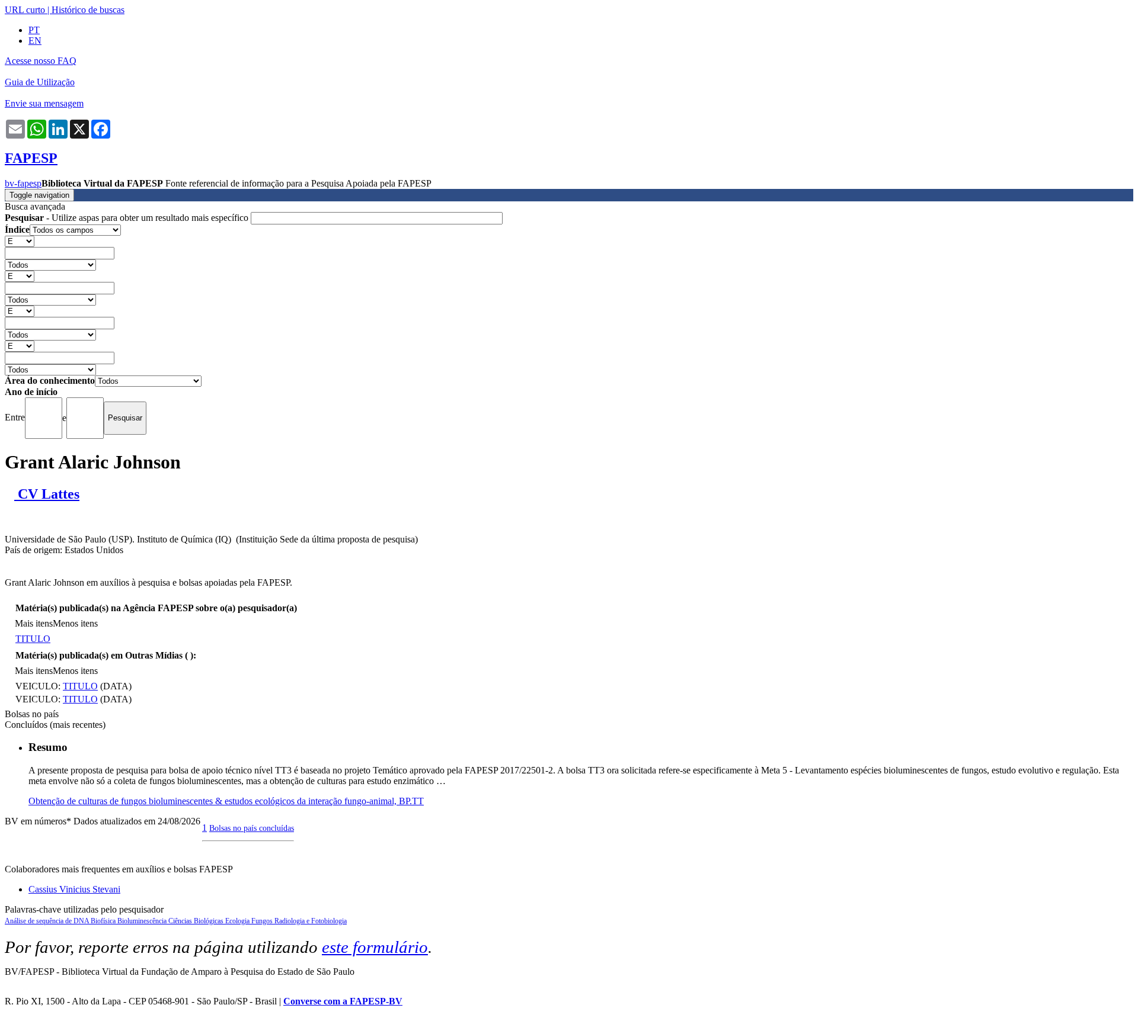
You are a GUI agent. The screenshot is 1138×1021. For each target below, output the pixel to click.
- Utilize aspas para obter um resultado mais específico (128, 218)
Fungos (262, 921)
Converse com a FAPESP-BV (342, 1001)
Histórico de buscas (88, 10)
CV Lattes (46, 494)
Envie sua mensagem (44, 103)
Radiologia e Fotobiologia (310, 921)
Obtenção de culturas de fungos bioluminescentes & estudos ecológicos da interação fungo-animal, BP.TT (226, 801)
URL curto (25, 10)
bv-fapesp (23, 183)
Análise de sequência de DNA (48, 921)
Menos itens (75, 623)
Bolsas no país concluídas (251, 828)
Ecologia (238, 921)
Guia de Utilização (40, 82)
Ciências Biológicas (196, 921)
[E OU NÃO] (19, 241)
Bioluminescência (142, 921)
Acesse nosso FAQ (40, 61)
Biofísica (104, 921)
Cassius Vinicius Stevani (74, 889)
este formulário (375, 946)
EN (34, 41)
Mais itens (34, 623)
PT (34, 30)
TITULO (32, 639)
